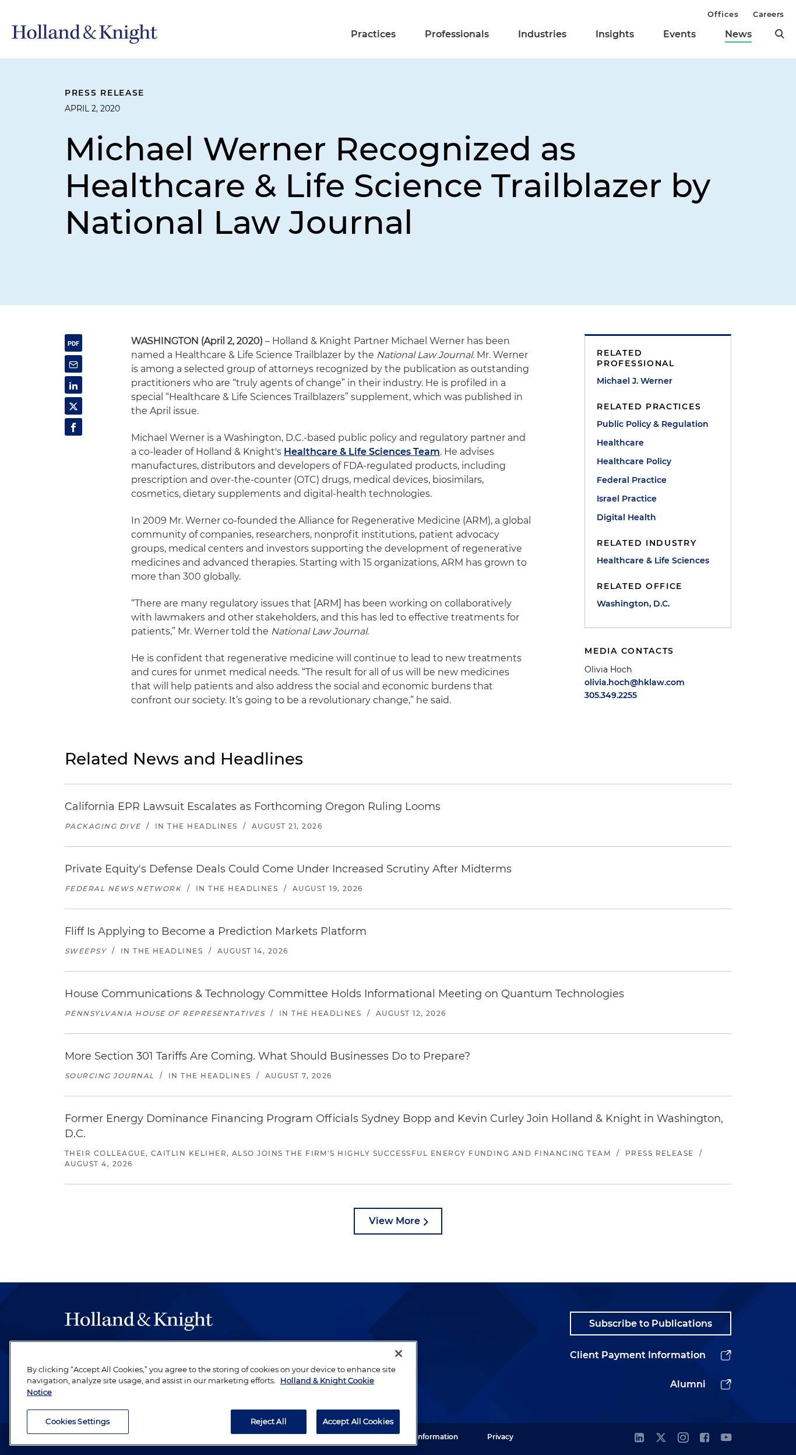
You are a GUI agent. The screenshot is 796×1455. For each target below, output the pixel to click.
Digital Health (626, 517)
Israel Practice (627, 498)
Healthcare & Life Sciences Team (362, 451)
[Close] (398, 1353)
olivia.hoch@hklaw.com (634, 682)
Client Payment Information (638, 1355)
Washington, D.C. (633, 603)
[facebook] (704, 1438)
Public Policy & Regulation (653, 424)
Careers (768, 14)
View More (394, 1220)
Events (679, 34)
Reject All (269, 1421)
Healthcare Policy (634, 461)
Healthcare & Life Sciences (653, 560)
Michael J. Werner (634, 381)
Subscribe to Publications (650, 1323)
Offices (722, 14)
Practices (373, 34)
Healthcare (620, 442)
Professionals (457, 34)
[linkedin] (639, 1438)
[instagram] (683, 1438)
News (738, 34)
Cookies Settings (77, 1421)
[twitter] (661, 1438)
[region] (213, 1393)
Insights (615, 34)
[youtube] (726, 1438)
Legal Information (426, 1436)
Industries (542, 34)
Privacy (500, 1436)
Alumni (688, 1384)
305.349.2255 (610, 695)
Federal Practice (632, 480)
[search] (779, 34)
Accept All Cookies (358, 1421)
